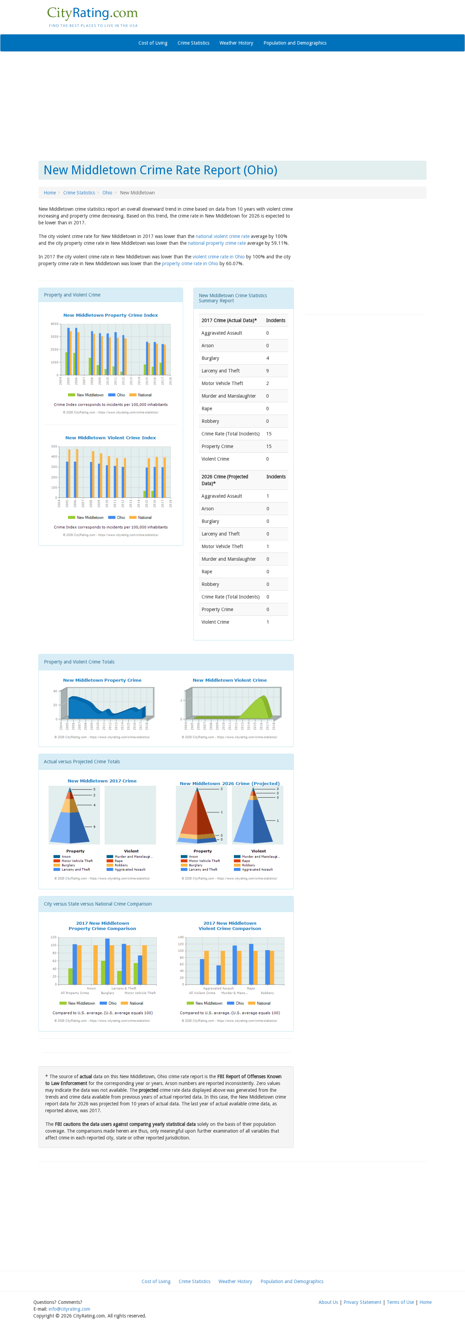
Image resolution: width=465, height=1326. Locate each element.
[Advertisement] (232, 106)
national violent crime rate (223, 236)
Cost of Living (153, 43)
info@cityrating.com (69, 1309)
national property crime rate (217, 243)
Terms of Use (400, 1302)
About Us (328, 1302)
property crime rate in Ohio (190, 263)
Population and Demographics (294, 43)
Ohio (107, 192)
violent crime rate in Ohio (219, 256)
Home (50, 192)
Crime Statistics (193, 43)
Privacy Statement (362, 1302)
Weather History (236, 43)
